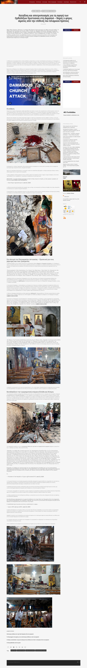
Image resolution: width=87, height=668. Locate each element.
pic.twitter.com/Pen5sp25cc (19, 180)
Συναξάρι (66, 196)
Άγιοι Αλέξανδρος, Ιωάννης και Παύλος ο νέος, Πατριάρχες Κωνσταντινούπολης (71, 73)
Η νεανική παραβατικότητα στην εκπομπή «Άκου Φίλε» (71, 162)
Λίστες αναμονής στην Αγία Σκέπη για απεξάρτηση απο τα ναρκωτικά (70, 127)
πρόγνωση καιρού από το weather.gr (69, 213)
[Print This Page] (22, 647)
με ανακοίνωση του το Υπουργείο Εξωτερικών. (16, 395)
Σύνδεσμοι (38, 1)
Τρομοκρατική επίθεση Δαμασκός (41, 650)
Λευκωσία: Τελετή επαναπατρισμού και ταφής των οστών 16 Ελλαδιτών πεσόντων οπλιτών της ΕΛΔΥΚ (71, 144)
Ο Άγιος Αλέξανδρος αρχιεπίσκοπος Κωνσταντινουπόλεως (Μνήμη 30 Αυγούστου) (70, 66)
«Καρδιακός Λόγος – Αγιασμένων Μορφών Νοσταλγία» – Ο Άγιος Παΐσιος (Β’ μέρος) (71, 134)
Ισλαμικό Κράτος (13, 650)
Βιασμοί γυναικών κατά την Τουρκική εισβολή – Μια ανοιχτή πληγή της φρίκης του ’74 (71, 165)
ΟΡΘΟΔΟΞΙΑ (76, 30)
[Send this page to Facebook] (8, 647)
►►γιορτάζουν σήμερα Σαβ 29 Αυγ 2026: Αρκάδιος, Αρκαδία (71, 199)
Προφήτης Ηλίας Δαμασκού (30, 650)
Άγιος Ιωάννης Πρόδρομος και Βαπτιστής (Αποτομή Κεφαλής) (71, 76)
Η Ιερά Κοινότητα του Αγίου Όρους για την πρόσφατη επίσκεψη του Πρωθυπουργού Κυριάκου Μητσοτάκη (71, 158)
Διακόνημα (66, 1)
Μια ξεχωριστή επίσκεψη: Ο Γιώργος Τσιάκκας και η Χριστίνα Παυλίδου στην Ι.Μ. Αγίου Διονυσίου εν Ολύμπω (71, 130)
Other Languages (52, 1)
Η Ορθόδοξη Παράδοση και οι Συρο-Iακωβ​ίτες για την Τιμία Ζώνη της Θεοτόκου (71, 70)
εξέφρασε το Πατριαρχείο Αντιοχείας (44, 263)
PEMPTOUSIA (67, 81)
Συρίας (55, 33)
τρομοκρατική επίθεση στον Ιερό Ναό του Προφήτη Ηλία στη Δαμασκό (35, 446)
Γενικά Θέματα (36, 11)
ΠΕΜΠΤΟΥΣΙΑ (67, 30)
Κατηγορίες (32, 1)
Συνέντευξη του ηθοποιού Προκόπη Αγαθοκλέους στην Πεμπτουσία (70, 140)
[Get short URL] (16, 647)
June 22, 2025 (27, 182)
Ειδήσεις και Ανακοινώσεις (48, 11)
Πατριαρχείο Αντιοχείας (21, 650)
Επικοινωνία (73, 1)
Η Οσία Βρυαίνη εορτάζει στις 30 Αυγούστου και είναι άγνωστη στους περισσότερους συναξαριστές (70, 62)
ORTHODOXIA (76, 81)
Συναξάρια (60, 1)
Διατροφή (44, 1)
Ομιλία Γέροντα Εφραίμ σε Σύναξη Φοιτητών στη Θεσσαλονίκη (71, 137)
